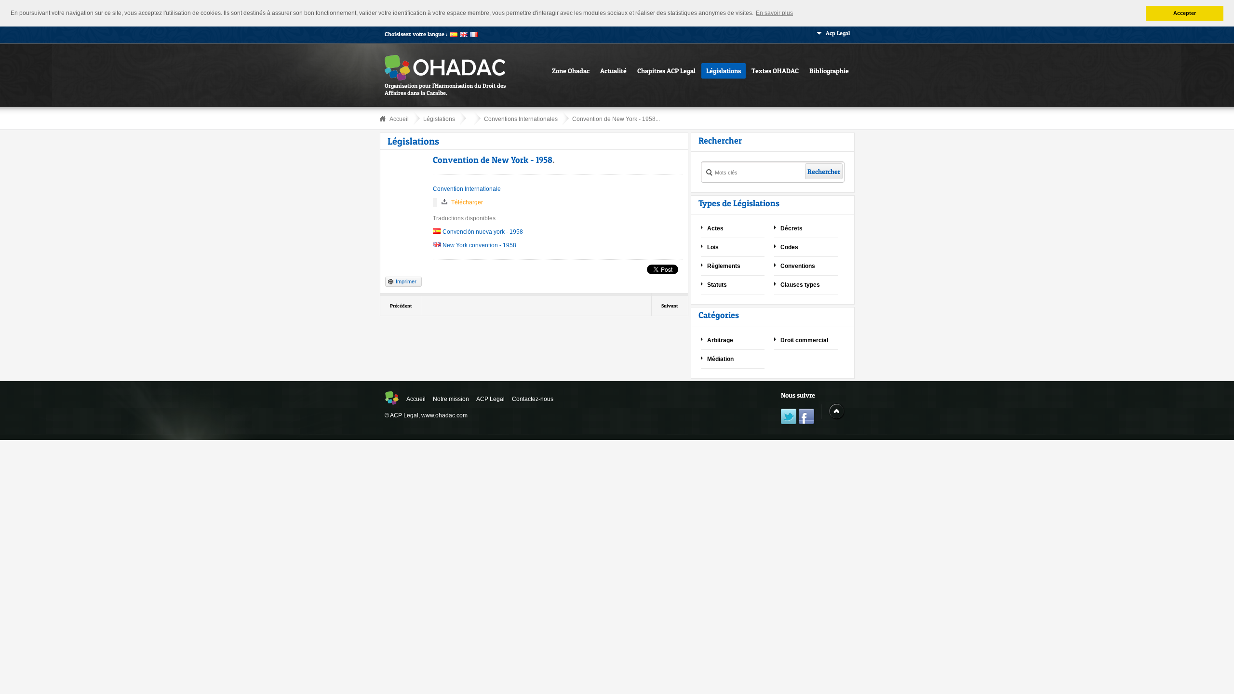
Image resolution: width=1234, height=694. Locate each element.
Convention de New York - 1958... (616, 119)
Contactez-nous (532, 399)
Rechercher (823, 171)
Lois (713, 247)
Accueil (399, 119)
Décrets (791, 228)
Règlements (723, 266)
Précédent (401, 305)
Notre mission (451, 399)
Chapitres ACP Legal (666, 71)
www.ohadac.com (444, 415)
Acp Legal (838, 33)
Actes (715, 228)
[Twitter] (788, 418)
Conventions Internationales (521, 119)
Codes (789, 247)
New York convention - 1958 (479, 245)
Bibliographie (829, 71)
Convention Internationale (467, 189)
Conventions (797, 266)
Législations (723, 71)
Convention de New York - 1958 (492, 160)
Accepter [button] (1184, 13)
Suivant (669, 305)
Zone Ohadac (571, 71)
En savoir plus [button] (774, 13)
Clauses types (800, 284)
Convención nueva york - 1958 (483, 231)
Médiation (720, 359)
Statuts (717, 284)
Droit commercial (804, 340)
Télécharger (467, 202)
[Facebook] (806, 418)
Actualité (613, 71)
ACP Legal (490, 399)
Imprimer (406, 281)
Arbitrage (720, 340)
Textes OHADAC (775, 71)
